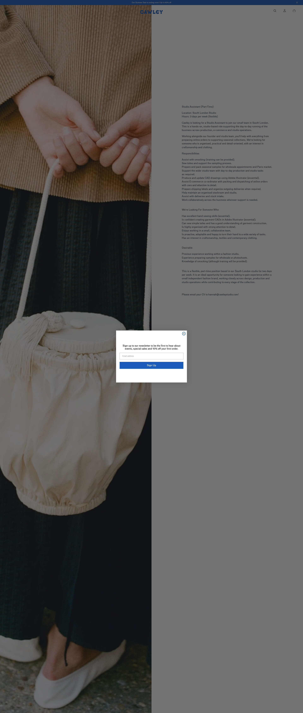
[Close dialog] (183, 333)
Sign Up (151, 365)
